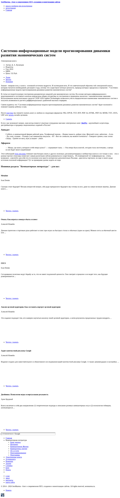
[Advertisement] (42, 29)
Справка (9, 466)
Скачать (9, 119)
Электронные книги (14, 457)
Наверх (8, 490)
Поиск (8, 470)
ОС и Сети (14, 451)
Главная (9, 438)
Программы (15, 455)
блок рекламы (20, 154)
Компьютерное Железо (19, 447)
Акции (8, 463)
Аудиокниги (11, 459)
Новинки (9, 461)
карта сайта (10, 482)
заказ (8, 478)
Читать (8, 79)
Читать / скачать (12, 211)
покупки (9, 113)
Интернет (14, 444)
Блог (7, 468)
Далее (8, 77)
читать (11, 115)
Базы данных (15, 442)
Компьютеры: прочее (18, 449)
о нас (8, 476)
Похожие (9, 82)
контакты (9, 480)
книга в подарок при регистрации (19, 6)
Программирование (18, 453)
